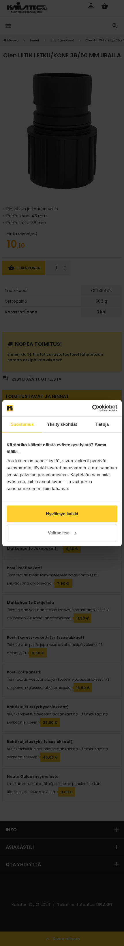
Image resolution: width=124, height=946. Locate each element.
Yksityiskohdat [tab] (62, 424)
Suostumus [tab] (22, 424)
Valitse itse (58, 532)
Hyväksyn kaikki (62, 513)
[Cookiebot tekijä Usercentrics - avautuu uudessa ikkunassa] (92, 408)
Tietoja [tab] (102, 424)
